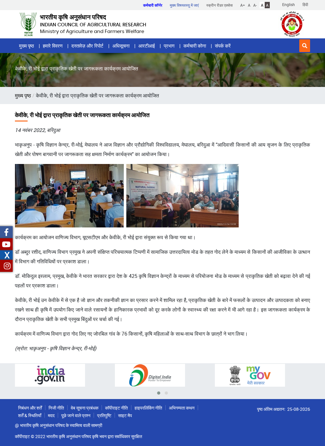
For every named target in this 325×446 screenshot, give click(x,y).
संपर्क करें (223, 46)
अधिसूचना (120, 46)
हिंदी (305, 4)
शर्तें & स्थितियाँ (29, 415)
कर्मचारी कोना (194, 46)
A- (255, 5)
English (288, 4)
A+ (242, 5)
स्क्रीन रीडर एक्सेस (219, 5)
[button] (304, 45)
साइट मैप (125, 415)
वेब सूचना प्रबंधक (84, 408)
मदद (51, 415)
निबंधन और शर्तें (30, 408)
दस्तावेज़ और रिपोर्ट (87, 46)
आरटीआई (146, 46)
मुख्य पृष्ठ (26, 46)
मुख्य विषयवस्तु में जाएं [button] (184, 5)
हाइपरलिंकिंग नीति (148, 408)
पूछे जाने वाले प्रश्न (75, 415)
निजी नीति (56, 408)
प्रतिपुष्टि (104, 415)
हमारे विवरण (53, 46)
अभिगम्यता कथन (182, 408)
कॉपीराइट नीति (116, 408)
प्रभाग (169, 46)
